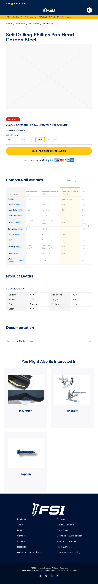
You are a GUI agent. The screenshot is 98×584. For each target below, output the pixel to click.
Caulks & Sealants (65, 525)
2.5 (55, 140)
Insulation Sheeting (66, 541)
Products (20, 24)
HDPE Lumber (63, 547)
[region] (49, 226)
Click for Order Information (49, 151)
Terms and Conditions (30, 571)
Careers (21, 541)
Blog (19, 530)
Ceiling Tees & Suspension (69, 536)
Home (9, 24)
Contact (21, 536)
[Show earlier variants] (29, 226)
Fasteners (34, 24)
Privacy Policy (49, 571)
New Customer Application (30, 552)
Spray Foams (63, 530)
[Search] (89, 10)
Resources (22, 547)
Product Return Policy (67, 571)
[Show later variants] (88, 226)
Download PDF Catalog (68, 552)
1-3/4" (40, 140)
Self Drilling (48, 24)
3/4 (9, 140)
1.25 (23, 140)
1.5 (31, 140)
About (20, 525)
